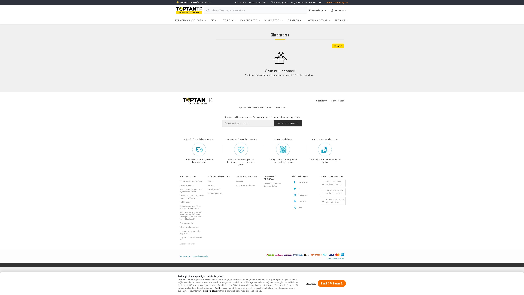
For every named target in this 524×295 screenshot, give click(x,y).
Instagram (303, 195)
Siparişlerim (321, 101)
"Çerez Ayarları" (281, 285)
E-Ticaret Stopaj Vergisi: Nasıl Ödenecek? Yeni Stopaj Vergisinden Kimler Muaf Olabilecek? (191, 215)
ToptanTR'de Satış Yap (336, 2)
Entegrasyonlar (186, 223)
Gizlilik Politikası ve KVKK (191, 181)
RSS (300, 207)
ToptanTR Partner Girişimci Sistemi (272, 185)
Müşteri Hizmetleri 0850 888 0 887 (306, 2)
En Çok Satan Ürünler (245, 185)
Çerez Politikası (210, 291)
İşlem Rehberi (337, 101)
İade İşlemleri (214, 189)
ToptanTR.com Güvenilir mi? (191, 238)
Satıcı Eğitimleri (215, 193)
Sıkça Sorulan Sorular (189, 227)
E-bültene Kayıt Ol (288, 123)
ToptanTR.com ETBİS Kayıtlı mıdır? (190, 232)
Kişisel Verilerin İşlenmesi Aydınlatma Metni (191, 190)
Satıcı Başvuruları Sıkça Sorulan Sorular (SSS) (190, 207)
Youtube (302, 201)
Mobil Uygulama (281, 2)
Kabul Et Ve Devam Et (332, 283)
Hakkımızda (240, 2)
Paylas (338, 46)
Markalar (239, 181)
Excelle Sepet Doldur (258, 2)
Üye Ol (211, 181)
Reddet (218, 288)
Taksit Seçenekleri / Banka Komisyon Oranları (192, 197)
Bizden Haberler (187, 244)
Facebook (303, 182)
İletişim (211, 185)
